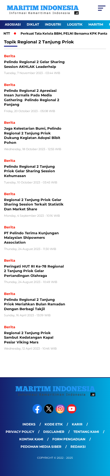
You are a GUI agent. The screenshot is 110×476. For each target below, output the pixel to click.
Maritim (95, 24)
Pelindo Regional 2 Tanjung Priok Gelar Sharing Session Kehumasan (29, 171)
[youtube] (72, 412)
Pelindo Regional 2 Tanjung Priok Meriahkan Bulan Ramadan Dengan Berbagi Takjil (34, 304)
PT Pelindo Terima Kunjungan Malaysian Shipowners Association (31, 237)
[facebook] (38, 412)
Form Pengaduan (68, 439)
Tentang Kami (86, 432)
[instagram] (61, 412)
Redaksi (78, 447)
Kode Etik (54, 424)
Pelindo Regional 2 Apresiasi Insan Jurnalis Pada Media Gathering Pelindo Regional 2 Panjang (31, 97)
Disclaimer (53, 432)
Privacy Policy (20, 432)
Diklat (33, 24)
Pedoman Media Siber (41, 447)
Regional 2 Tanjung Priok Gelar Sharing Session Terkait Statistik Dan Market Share (34, 204)
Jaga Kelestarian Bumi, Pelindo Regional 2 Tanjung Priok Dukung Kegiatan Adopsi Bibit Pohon (32, 135)
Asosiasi (13, 24)
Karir (77, 424)
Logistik (74, 24)
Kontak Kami (31, 439)
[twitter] (49, 412)
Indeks (29, 424)
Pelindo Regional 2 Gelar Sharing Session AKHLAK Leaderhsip (34, 64)
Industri (53, 24)
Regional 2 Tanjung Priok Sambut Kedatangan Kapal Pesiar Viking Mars (28, 337)
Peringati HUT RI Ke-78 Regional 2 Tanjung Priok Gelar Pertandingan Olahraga (34, 271)
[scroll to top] (102, 445)
